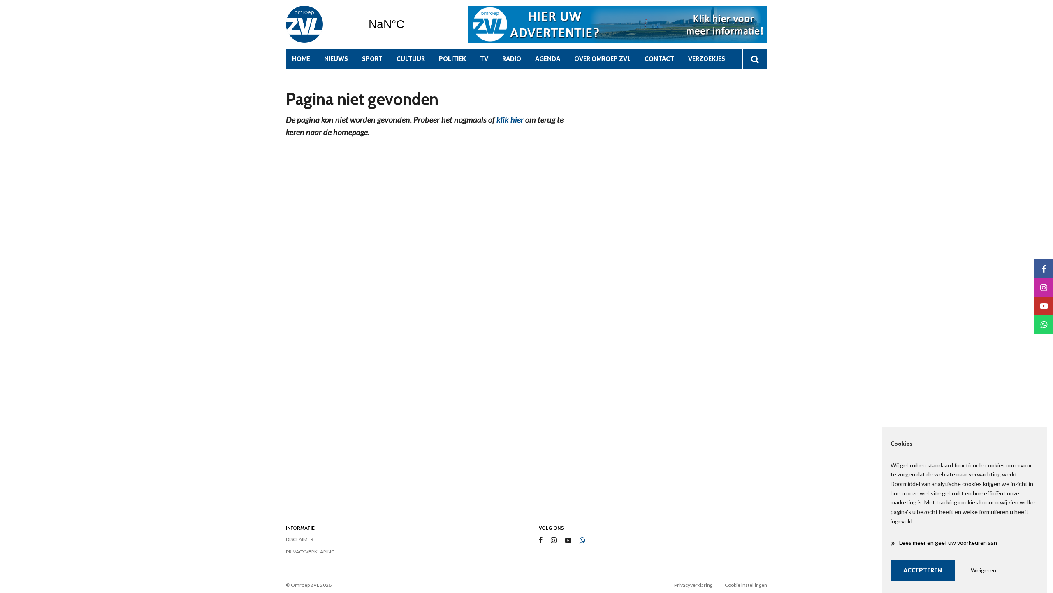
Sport (372, 58)
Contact (659, 58)
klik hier (510, 119)
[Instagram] (554, 540)
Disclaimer (299, 539)
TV (484, 58)
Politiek (452, 58)
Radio (511, 58)
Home (301, 58)
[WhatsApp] (582, 540)
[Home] (321, 24)
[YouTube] (568, 540)
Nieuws (336, 58)
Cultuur (411, 58)
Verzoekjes (706, 58)
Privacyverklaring (310, 552)
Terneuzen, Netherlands (407, 24)
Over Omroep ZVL (602, 58)
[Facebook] (541, 540)
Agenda (547, 58)
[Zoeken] (754, 59)
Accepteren (922, 570)
